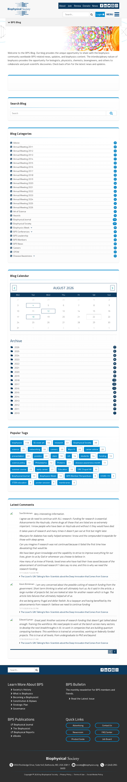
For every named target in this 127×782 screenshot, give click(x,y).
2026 (16, 347)
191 (114, 223)
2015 (16, 392)
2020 (16, 372)
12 (115, 235)
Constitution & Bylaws (25, 701)
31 (115, 155)
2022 (16, 363)
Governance (19, 708)
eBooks (17, 736)
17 (115, 211)
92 (115, 248)
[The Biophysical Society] (19, 9)
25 (115, 179)
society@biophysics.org (87, 764)
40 (115, 147)
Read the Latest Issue (82, 698)
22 (115, 252)
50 (115, 256)
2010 (16, 413)
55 (115, 244)
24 (115, 239)
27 (115, 195)
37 (115, 167)
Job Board (107, 739)
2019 (16, 376)
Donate (86, 6)
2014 (16, 396)
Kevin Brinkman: (27, 584)
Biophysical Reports (24, 732)
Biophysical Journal (23, 724)
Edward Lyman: (26, 619)
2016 (16, 388)
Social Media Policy (95, 774)
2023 (16, 359)
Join (70, 6)
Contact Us (107, 725)
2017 (16, 384)
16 (115, 215)
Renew (77, 6)
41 (115, 171)
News (95, 6)
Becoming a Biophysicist (26, 697)
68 (115, 227)
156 (114, 219)
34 (115, 151)
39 (115, 175)
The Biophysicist (21, 728)
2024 (16, 355)
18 (33, 316)
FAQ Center (107, 732)
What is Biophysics (23, 693)
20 (115, 143)
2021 (16, 367)
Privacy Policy (65, 774)
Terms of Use (79, 774)
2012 (16, 404)
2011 (16, 408)
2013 (16, 400)
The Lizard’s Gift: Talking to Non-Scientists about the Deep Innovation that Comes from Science (64, 576)
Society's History (22, 689)
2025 (16, 351)
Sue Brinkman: (26, 513)
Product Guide (78, 739)
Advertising (78, 725)
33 (115, 163)
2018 (16, 380)
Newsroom (78, 732)
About (62, 6)
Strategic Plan (20, 704)
